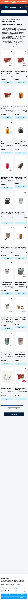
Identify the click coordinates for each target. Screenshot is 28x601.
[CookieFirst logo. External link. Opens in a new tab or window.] (1, 576)
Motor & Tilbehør (10, 19)
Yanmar (18, 19)
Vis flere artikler (14, 409)
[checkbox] (2, 588)
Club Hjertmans (13, 1)
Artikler (3, 19)
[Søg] (3, 11)
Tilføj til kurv (7, 82)
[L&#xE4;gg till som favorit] (11, 52)
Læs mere (20, 363)
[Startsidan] (10, 7)
